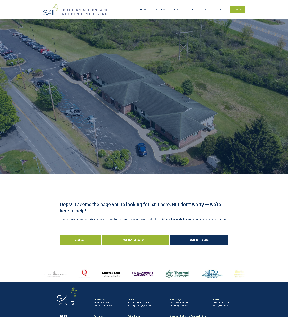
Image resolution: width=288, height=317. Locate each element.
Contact (237, 9)
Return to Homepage (199, 240)
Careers (205, 9)
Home (143, 9)
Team (190, 9)
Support (220, 9)
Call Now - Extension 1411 (135, 240)
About (176, 9)
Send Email (80, 240)
